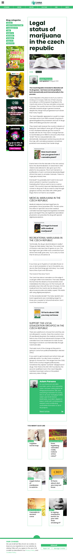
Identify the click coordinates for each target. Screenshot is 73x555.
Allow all (54, 545)
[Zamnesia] (15, 58)
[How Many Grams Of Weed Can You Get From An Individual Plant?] (37, 154)
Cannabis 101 (12, 28)
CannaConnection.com (36, 2)
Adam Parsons (46, 79)
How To (10, 33)
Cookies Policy (11, 552)
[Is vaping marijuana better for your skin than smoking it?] (58, 507)
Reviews (10, 36)
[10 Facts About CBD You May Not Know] (37, 313)
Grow (9, 23)
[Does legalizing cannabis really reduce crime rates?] (58, 438)
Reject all (46, 548)
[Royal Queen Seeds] (15, 112)
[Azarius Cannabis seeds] (15, 85)
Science (10, 38)
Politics (10, 43)
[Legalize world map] (36, 438)
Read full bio (45, 411)
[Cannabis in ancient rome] (36, 507)
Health (10, 41)
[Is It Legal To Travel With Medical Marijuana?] (37, 228)
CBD (8, 30)
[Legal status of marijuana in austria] (36, 476)
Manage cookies (59, 548)
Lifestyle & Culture (15, 25)
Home (31, 72)
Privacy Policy (30, 550)
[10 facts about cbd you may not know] (58, 476)
